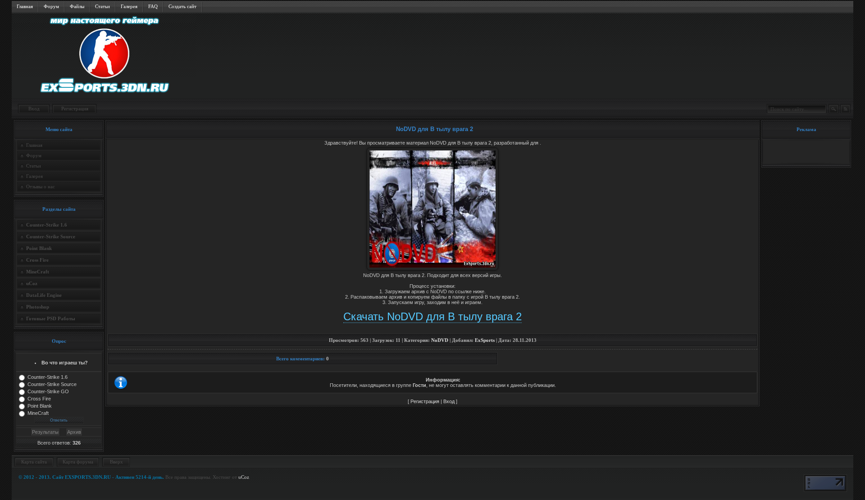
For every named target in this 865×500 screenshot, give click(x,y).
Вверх (116, 461)
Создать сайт (182, 6)
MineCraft (38, 413)
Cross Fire (39, 398)
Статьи (102, 6)
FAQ (153, 6)
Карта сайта (34, 461)
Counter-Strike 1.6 (47, 377)
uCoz (243, 477)
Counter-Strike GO (48, 391)
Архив (74, 432)
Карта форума (78, 461)
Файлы (77, 6)
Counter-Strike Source (52, 384)
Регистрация (74, 108)
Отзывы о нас (40, 186)
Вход (34, 108)
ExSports (485, 340)
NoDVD (439, 340)
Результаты (45, 432)
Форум (51, 6)
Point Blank (39, 406)
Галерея (129, 6)
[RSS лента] (845, 109)
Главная (25, 6)
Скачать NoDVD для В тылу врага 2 (432, 316)
